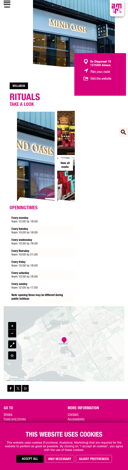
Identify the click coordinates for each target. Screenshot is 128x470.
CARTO (38, 380)
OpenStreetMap (19, 380)
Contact (73, 414)
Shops (8, 414)
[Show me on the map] (12, 355)
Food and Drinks (15, 419)
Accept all (30, 458)
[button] (64, 340)
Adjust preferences (94, 459)
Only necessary (59, 459)
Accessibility (76, 419)
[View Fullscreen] (12, 344)
